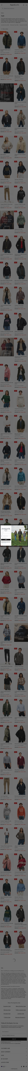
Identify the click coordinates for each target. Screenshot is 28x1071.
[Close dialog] (26, 526)
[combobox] (2, 536)
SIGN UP (6, 539)
